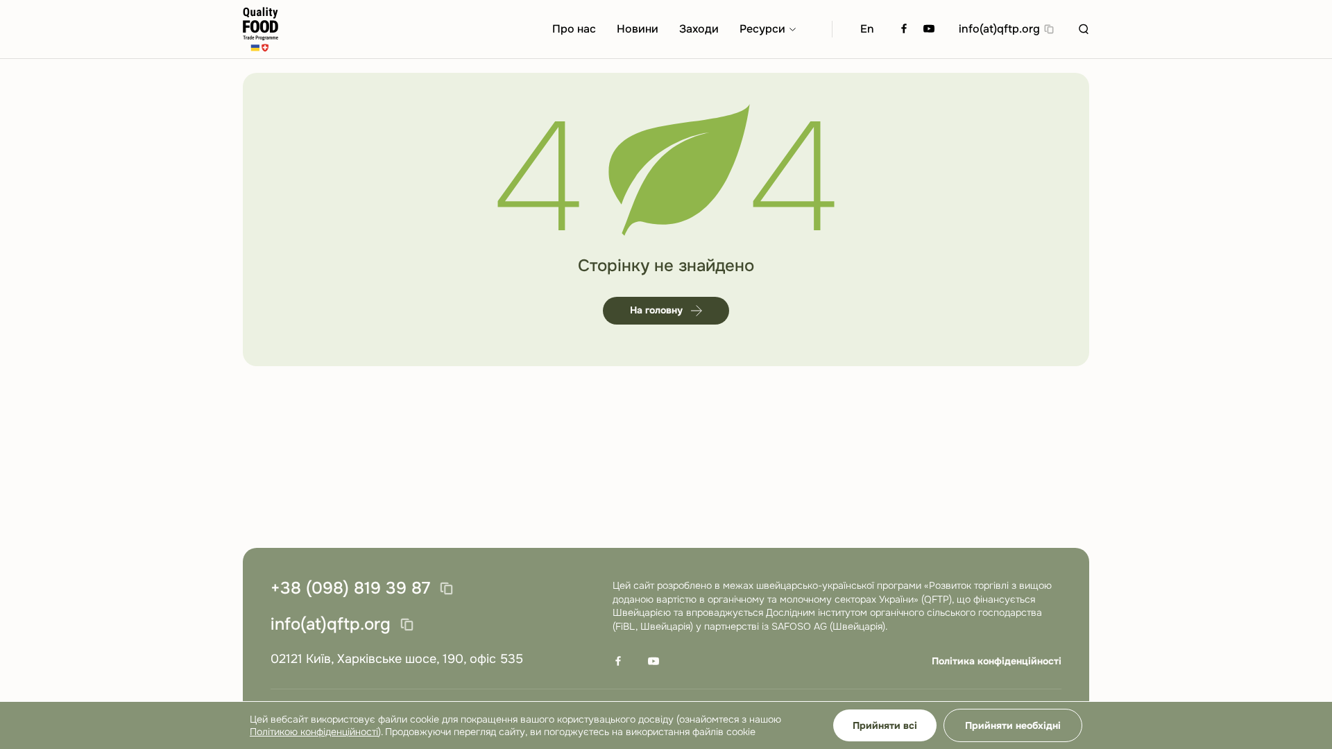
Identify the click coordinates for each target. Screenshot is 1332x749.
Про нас (574, 28)
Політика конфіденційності (996, 661)
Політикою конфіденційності (314, 731)
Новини (637, 28)
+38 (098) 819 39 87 (350, 589)
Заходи (699, 28)
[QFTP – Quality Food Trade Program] (260, 29)
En (867, 28)
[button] (1083, 29)
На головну (656, 310)
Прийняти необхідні (1013, 725)
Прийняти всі (885, 725)
